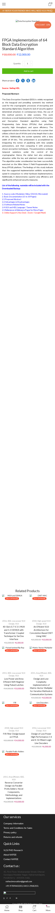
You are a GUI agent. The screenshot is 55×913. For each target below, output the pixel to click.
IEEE (9, 621)
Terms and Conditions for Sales (18, 828)
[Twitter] (7, 898)
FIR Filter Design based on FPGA (14, 735)
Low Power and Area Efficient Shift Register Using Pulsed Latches (13, 681)
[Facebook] (4, 898)
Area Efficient (41, 673)
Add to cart (28, 71)
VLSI (17, 624)
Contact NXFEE (11, 859)
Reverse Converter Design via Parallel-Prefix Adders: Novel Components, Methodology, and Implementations (13, 790)
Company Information (13, 823)
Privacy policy (10, 832)
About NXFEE (10, 855)
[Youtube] (16, 898)
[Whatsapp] (10, 898)
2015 (4, 673)
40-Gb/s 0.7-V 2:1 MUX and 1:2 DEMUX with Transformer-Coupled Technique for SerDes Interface (14, 632)
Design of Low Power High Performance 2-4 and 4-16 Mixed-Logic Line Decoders (41, 738)
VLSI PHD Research (13, 850)
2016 (4, 621)
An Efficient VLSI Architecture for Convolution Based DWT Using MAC (41, 631)
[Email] (13, 898)
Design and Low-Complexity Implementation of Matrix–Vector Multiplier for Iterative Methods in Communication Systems (41, 686)
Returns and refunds (13, 837)
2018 (34, 621)
